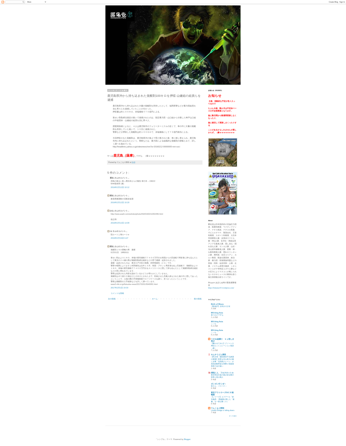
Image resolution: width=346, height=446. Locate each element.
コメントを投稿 (117, 293)
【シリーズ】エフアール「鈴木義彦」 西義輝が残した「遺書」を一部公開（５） (222, 399)
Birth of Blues (217, 304)
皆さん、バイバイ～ (219, 386)
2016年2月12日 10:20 (120, 202)
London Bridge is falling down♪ (223, 410)
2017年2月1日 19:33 (119, 288)
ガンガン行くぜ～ (218, 384)
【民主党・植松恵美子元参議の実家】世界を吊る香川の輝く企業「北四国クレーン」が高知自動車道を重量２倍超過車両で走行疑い (222, 361)
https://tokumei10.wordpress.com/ (221, 287)
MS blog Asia (217, 313)
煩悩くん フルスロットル (222, 373)
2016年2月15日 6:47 (119, 238)
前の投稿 (198, 299)
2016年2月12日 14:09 (120, 223)
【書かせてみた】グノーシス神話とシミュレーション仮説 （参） (222, 345)
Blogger (187, 439)
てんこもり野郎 (217, 408)
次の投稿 (112, 299)
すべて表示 (233, 416)
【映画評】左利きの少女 (220, 306)
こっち (213, 324)
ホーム (155, 299)
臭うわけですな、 (218, 315)
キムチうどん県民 (218, 354)
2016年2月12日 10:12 (120, 187)
